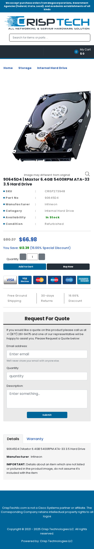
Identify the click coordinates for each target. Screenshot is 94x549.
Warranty (35, 438)
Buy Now (68, 266)
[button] (84, 51)
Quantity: (13, 368)
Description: (15, 386)
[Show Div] (23, 51)
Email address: (17, 346)
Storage (24, 68)
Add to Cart (26, 266)
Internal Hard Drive (52, 68)
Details (13, 438)
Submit (47, 415)
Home (8, 68)
